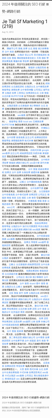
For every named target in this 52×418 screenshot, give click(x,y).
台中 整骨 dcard (27, 283)
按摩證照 (33, 194)
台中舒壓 (11, 137)
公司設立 (42, 194)
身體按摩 (15, 89)
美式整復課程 (40, 54)
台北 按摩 (43, 369)
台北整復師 (23, 105)
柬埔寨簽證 (10, 378)
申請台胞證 (43, 226)
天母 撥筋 (41, 58)
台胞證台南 (34, 293)
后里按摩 (17, 321)
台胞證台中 (16, 226)
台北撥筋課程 (17, 86)
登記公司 (29, 54)
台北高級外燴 (11, 274)
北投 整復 (11, 58)
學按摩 (26, 61)
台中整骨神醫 (26, 89)
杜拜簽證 (15, 312)
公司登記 (38, 89)
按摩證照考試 (35, 372)
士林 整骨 (31, 197)
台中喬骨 (40, 337)
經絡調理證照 (26, 153)
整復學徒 (6, 89)
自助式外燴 (35, 150)
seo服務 (21, 115)
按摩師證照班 (41, 137)
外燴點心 (45, 127)
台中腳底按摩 (42, 86)
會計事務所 (35, 105)
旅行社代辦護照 (30, 226)
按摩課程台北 (32, 93)
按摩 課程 (6, 229)
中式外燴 (24, 372)
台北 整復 (32, 48)
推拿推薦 (20, 137)
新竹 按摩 (23, 293)
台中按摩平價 (36, 188)
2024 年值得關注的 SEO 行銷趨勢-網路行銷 (25, 7)
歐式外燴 (29, 140)
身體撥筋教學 (17, 140)
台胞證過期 (12, 105)
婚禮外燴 (35, 172)
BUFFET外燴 (17, 96)
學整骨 (34, 242)
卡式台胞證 (10, 375)
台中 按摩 (16, 172)
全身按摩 (26, 172)
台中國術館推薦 (34, 181)
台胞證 (21, 54)
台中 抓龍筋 (30, 340)
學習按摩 (20, 366)
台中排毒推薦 (8, 194)
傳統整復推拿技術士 (26, 58)
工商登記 (21, 93)
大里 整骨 (24, 369)
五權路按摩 (38, 121)
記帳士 (23, 181)
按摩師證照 (10, 366)
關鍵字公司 (12, 48)
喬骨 (20, 121)
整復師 (31, 67)
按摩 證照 (32, 309)
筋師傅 (20, 331)
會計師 (28, 277)
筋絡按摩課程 (41, 223)
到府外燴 (37, 153)
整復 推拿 (11, 197)
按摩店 (8, 172)
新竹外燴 (44, 162)
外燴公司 (45, 321)
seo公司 (11, 207)
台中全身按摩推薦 (10, 372)
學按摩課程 (12, 309)
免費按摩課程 (32, 270)
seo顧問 (42, 242)
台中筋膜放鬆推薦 (10, 324)
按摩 (14, 93)
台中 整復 (32, 169)
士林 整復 (44, 93)
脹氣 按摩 (22, 48)
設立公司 (29, 137)
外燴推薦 (32, 201)
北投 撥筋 (21, 197)
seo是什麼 (35, 162)
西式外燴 (34, 369)
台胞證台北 (30, 86)
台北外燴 (6, 96)
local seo (27, 121)
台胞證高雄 (40, 67)
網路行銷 (27, 229)
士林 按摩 (35, 321)
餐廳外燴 (17, 61)
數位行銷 (45, 255)
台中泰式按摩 (21, 194)
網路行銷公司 (22, 162)
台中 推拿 (9, 51)
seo (18, 378)
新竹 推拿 (41, 340)
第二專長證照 (15, 337)
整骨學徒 (6, 226)
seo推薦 (36, 229)
